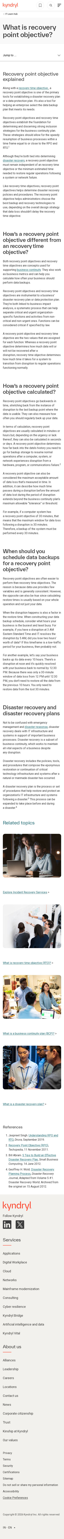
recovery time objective (34, 88)
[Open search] (51, 5)
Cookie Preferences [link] (15, 1497)
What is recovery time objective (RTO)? (27, 963)
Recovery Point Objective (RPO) (28, 1145)
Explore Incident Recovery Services (25, 892)
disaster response (36, 727)
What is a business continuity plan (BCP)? (28, 1033)
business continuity (29, 269)
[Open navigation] (59, 5)
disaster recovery (14, 160)
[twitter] (20, 1224)
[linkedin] (7, 1224)
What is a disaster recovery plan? (23, 1104)
